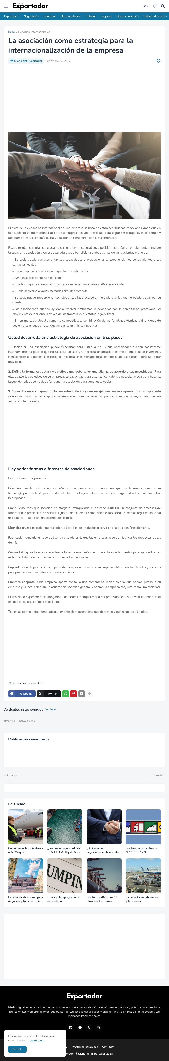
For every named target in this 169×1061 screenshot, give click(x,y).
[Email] (81, 693)
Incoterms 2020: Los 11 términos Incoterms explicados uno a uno (102, 899)
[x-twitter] (89, 1027)
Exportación (11, 16)
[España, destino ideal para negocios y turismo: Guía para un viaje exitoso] (25, 875)
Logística (106, 16)
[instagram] (98, 1027)
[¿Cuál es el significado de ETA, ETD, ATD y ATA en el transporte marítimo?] (64, 826)
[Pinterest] (73, 693)
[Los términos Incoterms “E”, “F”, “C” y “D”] (143, 826)
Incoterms (49, 16)
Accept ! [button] (17, 1049)
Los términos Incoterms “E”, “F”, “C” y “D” (141, 850)
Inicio (11, 32)
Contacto (108, 1047)
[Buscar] (163, 6)
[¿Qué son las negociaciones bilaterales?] (104, 826)
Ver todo (50, 709)
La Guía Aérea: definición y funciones (142, 899)
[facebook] (79, 1027)
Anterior (12, 775)
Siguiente (156, 775)
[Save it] (158, 61)
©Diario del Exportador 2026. (94, 1054)
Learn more (37, 1040)
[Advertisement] (84, 98)
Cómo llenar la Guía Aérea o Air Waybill (25, 850)
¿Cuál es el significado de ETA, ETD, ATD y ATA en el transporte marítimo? (64, 850)
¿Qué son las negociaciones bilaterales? (104, 850)
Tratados (90, 16)
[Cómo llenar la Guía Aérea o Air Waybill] (25, 826)
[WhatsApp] (65, 693)
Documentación (71, 16)
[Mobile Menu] (6, 6)
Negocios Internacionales (34, 32)
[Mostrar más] (89, 693)
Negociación (31, 16)
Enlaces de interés (155, 16)
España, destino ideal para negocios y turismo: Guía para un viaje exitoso (25, 899)
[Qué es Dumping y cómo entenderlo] (64, 875)
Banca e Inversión (128, 16)
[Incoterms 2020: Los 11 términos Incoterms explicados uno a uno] (104, 875)
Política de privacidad (84, 1047)
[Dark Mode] (146, 6)
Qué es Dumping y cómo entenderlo (63, 899)
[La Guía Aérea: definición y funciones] (143, 875)
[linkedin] (70, 1027)
